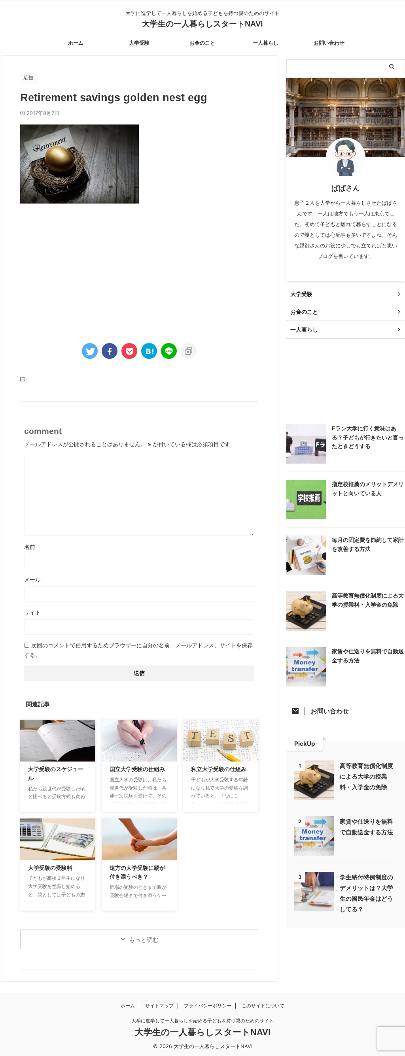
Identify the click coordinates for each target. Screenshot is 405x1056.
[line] (169, 351)
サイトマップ (159, 1006)
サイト (32, 612)
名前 (29, 546)
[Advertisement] (86, 266)
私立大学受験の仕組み (218, 769)
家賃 (325, 386)
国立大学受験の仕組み (137, 769)
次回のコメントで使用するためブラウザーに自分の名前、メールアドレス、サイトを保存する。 (138, 650)
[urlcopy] (189, 351)
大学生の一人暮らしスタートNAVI (202, 23)
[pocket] (129, 351)
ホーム (75, 43)
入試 (349, 369)
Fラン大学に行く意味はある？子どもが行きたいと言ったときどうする (368, 437)
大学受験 (139, 43)
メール (32, 579)
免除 (325, 369)
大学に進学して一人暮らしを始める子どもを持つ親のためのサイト (202, 1021)
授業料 (351, 386)
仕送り (299, 369)
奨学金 (299, 386)
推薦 (377, 386)
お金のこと (202, 43)
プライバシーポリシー (207, 1006)
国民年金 (377, 369)
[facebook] (109, 351)
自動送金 (302, 403)
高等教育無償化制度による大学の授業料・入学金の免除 (366, 776)
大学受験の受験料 (50, 868)
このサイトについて (263, 1006)
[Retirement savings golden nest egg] (149, 351)
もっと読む (144, 939)
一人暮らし (265, 43)
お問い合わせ (329, 43)
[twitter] (90, 351)
